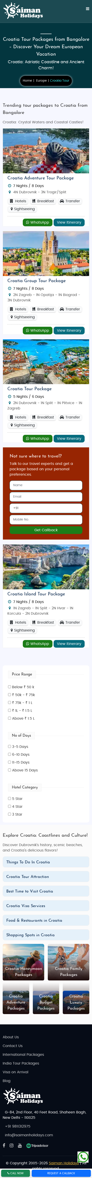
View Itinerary (69, 222)
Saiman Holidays (64, 1163)
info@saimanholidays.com (29, 1135)
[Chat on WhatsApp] (83, 1157)
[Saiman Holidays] (25, 11)
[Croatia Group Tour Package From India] (46, 253)
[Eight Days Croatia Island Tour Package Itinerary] (46, 566)
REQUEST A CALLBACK (61, 1173)
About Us (11, 1037)
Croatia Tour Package (29, 389)
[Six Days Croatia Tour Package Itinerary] (46, 361)
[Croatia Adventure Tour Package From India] (46, 150)
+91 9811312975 (17, 1126)
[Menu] (84, 11)
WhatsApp (39, 222)
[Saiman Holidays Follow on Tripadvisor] (37, 1145)
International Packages (23, 1054)
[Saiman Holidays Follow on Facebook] (4, 1145)
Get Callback (46, 530)
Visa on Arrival (15, 1072)
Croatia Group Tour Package (36, 281)
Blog (6, 1081)
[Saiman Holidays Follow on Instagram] (11, 1145)
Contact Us (13, 1046)
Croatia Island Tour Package (36, 594)
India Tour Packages (21, 1063)
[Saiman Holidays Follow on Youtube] (20, 1145)
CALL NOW (16, 1173)
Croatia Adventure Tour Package (40, 178)
